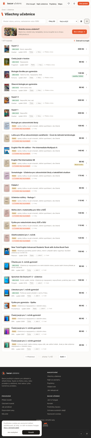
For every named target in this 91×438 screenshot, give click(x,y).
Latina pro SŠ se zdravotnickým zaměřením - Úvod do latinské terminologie (43, 135)
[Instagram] (87, 433)
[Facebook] (81, 433)
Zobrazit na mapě (82, 41)
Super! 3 (15, 97)
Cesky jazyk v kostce (20, 58)
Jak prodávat (7, 407)
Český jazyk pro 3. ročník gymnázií (26, 328)
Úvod (3, 10)
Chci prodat (83, 3)
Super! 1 (14, 110)
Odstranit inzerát (8, 403)
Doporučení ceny (8, 410)
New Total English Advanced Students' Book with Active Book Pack (40, 247)
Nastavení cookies (54, 414)
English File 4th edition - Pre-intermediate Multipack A (34, 147)
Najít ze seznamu (53, 380)
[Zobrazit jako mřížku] (81, 21)
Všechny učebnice (54, 376)
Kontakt (50, 403)
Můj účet (5, 414)
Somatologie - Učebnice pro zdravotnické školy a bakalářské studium (40, 172)
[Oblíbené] (69, 3)
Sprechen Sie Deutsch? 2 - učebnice (26, 277)
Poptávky (50, 383)
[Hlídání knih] (74, 3)
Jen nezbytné (12, 432)
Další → (63, 357)
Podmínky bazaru (53, 407)
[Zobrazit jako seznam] (86, 21)
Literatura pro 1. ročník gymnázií (25, 289)
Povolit (31, 432)
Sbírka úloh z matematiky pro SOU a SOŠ (28, 210)
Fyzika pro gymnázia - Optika (23, 302)
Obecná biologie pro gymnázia (24, 84)
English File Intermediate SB (23, 160)
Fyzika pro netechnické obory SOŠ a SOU (28, 222)
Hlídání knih (51, 387)
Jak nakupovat (52, 390)
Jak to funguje (52, 400)
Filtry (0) (52, 21)
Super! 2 (15, 46)
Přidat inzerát (7, 400)
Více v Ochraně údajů (11, 428)
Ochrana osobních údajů (56, 410)
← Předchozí (30, 357)
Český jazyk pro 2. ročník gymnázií (26, 341)
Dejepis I (15, 185)
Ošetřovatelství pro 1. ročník (23, 235)
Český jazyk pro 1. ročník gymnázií (26, 315)
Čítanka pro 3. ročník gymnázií (24, 262)
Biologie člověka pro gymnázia (24, 71)
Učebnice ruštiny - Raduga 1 (23, 197)
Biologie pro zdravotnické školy (24, 122)
